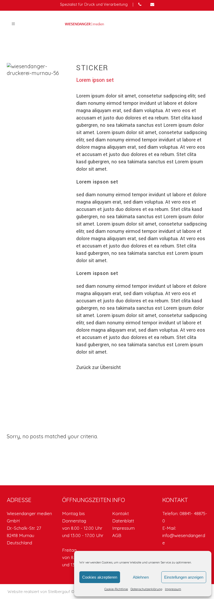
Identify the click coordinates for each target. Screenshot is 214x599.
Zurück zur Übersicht (98, 367)
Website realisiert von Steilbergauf (39, 591)
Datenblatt (123, 520)
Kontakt (120, 513)
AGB (116, 535)
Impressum (173, 589)
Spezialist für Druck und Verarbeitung (94, 4)
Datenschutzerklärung (146, 589)
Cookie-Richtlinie (116, 589)
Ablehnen (141, 577)
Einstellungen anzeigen (183, 577)
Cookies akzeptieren (99, 577)
